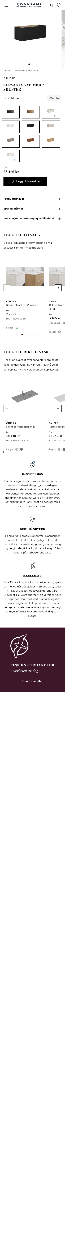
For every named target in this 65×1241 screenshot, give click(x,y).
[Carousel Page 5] (36, 334)
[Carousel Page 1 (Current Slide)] (29, 64)
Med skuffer (33, 70)
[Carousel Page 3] (36, 64)
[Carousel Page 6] (39, 334)
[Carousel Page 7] (43, 334)
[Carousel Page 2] (32, 64)
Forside (7, 70)
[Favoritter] (59, 5)
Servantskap (19, 70)
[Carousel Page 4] (32, 334)
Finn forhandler (32, 681)
